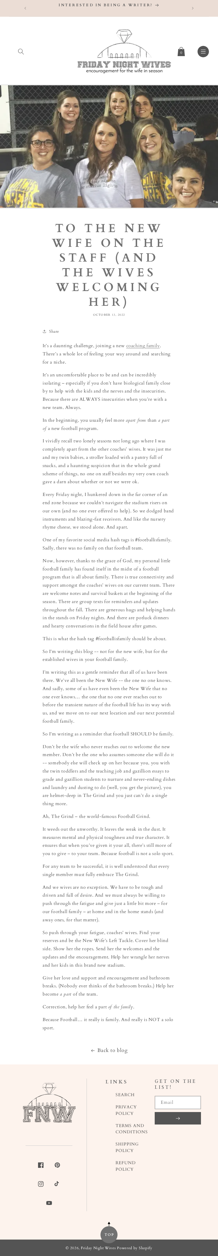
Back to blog (112, 1050)
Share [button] (54, 331)
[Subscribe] (178, 1118)
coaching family (143, 346)
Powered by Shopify (134, 1248)
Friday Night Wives (98, 1248)
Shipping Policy (127, 1147)
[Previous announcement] (25, 8)
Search (125, 1095)
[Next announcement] (192, 8)
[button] (21, 50)
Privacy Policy (126, 1110)
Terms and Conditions (132, 1129)
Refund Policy (126, 1166)
